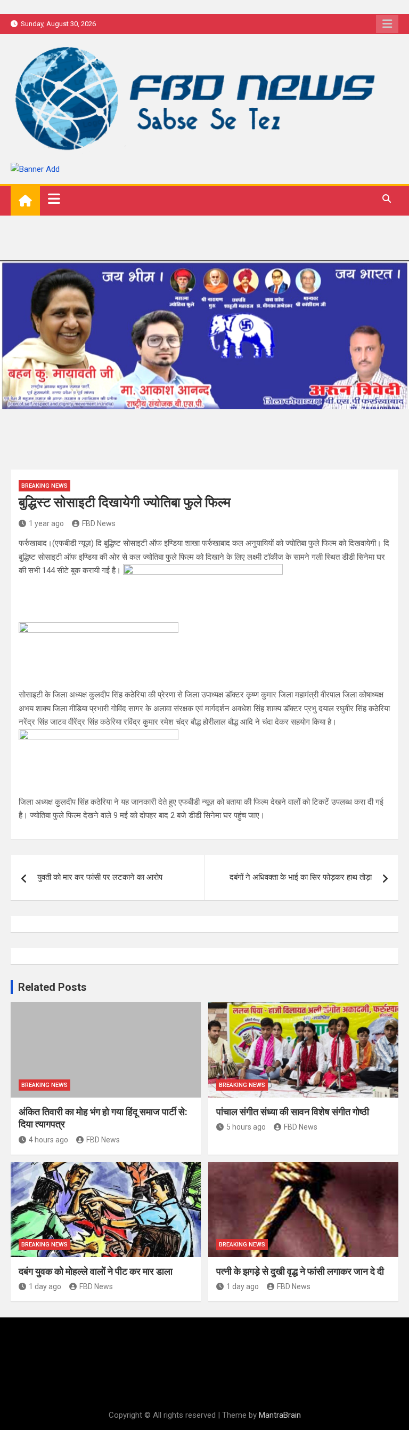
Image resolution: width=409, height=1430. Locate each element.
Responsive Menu (387, 24)
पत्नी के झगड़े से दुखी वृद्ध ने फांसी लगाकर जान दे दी (300, 1271)
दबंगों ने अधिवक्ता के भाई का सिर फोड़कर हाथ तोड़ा (301, 877)
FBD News (99, 523)
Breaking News (44, 485)
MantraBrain (280, 1415)
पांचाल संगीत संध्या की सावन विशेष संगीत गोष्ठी (292, 1111)
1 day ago (45, 1286)
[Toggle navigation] (54, 198)
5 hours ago (246, 1127)
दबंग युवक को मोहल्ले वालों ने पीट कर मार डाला (96, 1271)
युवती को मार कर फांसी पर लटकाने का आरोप (99, 877)
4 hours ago (48, 1139)
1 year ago (46, 523)
